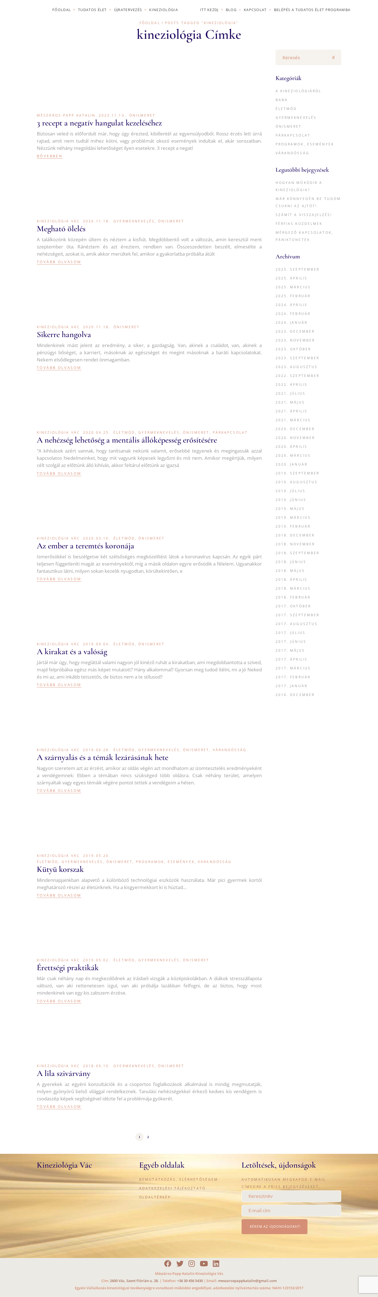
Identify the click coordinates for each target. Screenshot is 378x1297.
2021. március (293, 420)
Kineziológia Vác (58, 221)
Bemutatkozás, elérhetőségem (178, 1179)
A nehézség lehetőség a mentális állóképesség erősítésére (127, 440)
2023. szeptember (298, 358)
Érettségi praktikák (68, 967)
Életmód (124, 432)
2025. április (292, 278)
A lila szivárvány (63, 1073)
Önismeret (142, 115)
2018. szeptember (298, 553)
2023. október (293, 349)
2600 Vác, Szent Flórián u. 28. (134, 1280)
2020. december (295, 429)
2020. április (292, 446)
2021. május (290, 402)
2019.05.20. (96, 855)
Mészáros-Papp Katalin (66, 115)
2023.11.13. (112, 115)
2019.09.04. (96, 644)
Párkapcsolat (230, 432)
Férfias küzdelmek (299, 223)
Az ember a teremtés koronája (85, 546)
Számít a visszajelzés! (304, 214)
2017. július (290, 632)
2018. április (292, 579)
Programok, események (165, 861)
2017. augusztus (297, 623)
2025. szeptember (298, 269)
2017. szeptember (298, 615)
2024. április (292, 304)
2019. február (293, 526)
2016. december (295, 694)
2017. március (293, 668)
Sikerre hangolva (64, 334)
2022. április (292, 384)
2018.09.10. (96, 1066)
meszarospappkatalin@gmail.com (247, 1280)
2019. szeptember (298, 473)
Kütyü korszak (60, 869)
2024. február (293, 313)
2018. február (293, 597)
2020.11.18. (96, 221)
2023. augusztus (297, 366)
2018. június (291, 561)
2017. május (290, 650)
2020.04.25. (96, 432)
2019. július (290, 491)
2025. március (293, 287)
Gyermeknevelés (134, 221)
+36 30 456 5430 (190, 1280)
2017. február (293, 677)
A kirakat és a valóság (72, 651)
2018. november (295, 544)
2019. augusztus (297, 482)
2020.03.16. (96, 538)
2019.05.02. (96, 960)
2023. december (295, 331)
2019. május (290, 508)
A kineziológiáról (299, 91)
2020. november (295, 437)
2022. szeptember (298, 375)
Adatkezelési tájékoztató (172, 1188)
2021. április (292, 411)
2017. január (291, 686)
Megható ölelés (61, 229)
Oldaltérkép (155, 1197)
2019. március (293, 517)
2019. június (291, 499)
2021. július (290, 393)
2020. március (293, 455)
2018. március (293, 588)
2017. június (291, 641)
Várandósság (230, 750)
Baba (282, 99)
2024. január (291, 322)
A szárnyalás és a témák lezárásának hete (102, 757)
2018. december (295, 535)
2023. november (295, 340)
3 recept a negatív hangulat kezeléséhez (99, 123)
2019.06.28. (96, 750)
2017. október (293, 606)
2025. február (293, 296)
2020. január (291, 464)
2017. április (292, 659)
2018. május (290, 570)
